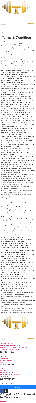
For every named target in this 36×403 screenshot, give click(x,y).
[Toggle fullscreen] (8, 400)
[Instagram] (6, 391)
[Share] (4, 400)
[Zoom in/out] (11, 400)
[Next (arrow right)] (4, 402)
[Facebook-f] (2, 391)
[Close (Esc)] (1, 400)
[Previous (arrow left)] (1, 402)
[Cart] (2, 33)
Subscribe (18, 387)
